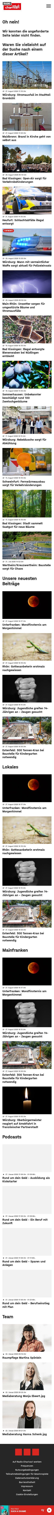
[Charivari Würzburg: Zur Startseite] (11, 6)
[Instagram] (27, 1452)
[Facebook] (18, 1452)
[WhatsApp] (35, 1452)
